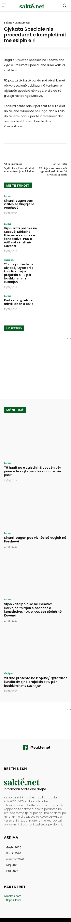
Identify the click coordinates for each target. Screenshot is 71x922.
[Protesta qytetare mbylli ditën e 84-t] (54, 305)
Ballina (8, 22)
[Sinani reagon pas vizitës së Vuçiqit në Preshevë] (54, 205)
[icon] (25, 748)
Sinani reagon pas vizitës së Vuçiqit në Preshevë (19, 204)
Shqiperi (9, 259)
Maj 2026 (12, 865)
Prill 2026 (12, 870)
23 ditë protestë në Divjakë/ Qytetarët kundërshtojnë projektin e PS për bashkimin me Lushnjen (18, 273)
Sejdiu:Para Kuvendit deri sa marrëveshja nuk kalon (19, 169)
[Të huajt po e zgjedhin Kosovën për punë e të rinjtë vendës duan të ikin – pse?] (35, 438)
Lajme (7, 196)
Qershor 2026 (15, 859)
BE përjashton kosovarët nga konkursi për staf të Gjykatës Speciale (53, 171)
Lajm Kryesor (22, 22)
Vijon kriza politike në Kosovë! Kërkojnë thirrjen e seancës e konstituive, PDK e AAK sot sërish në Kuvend (20, 237)
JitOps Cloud (12, 900)
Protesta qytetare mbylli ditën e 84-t (18, 302)
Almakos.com (12, 896)
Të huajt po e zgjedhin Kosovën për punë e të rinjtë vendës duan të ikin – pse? (34, 471)
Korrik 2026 (13, 853)
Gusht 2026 (13, 847)
